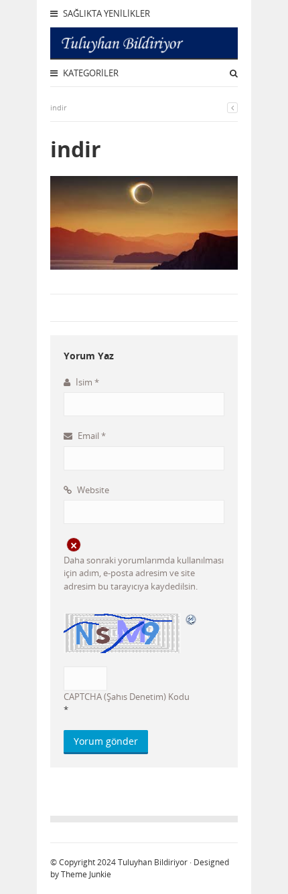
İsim (86, 382)
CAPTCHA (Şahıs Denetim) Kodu (127, 697)
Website (92, 490)
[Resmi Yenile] (191, 620)
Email (91, 436)
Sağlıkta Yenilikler (105, 13)
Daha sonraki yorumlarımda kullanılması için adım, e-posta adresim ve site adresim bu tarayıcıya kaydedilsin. (144, 573)
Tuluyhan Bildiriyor (153, 862)
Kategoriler (90, 73)
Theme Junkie (86, 874)
